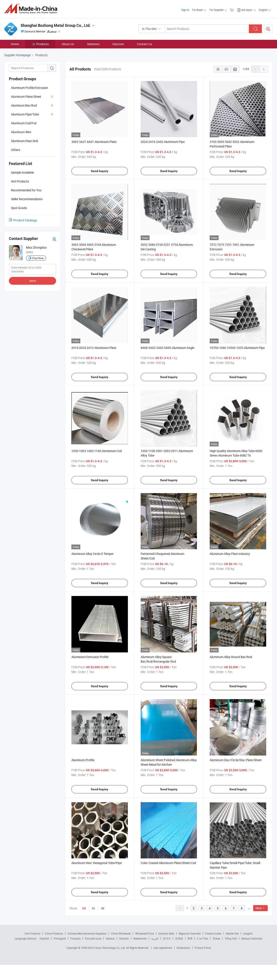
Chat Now (38, 258)
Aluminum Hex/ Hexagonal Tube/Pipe (96, 863)
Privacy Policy (203, 947)
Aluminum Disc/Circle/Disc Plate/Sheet (236, 760)
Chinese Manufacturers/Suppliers (87, 933)
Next (259, 908)
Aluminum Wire (21, 132)
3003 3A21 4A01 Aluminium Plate (93, 142)
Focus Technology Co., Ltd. (110, 947)
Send (32, 281)
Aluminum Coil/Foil (23, 123)
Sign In (185, 9)
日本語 (179, 938)
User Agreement (162, 947)
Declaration (183, 947)
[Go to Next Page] (264, 69)
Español (44, 938)
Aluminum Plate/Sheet (26, 96)
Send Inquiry (99, 171)
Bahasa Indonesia (251, 938)
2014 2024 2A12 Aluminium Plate (93, 348)
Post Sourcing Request (268, 28)
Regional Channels (190, 933)
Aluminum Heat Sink (24, 141)
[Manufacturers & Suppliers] (32, 8)
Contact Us (144, 44)
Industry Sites (166, 933)
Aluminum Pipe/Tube (25, 114)
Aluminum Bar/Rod (24, 105)
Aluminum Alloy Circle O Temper (92, 554)
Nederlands (140, 938)
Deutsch (124, 938)
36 (93, 908)
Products (42, 44)
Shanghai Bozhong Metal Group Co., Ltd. (56, 25)
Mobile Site (232, 933)
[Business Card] (54, 239)
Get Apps (247, 9)
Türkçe (216, 938)
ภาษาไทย (202, 938)
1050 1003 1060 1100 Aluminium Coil (96, 451)
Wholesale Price (144, 933)
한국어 (167, 938)
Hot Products (32, 933)
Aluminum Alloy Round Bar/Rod (231, 657)
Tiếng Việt (231, 938)
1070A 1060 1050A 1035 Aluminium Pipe (237, 348)
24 (84, 908)
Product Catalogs (25, 220)
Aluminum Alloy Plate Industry (230, 554)
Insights (248, 933)
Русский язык (93, 938)
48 (102, 908)
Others (15, 150)
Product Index (213, 933)
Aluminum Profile (82, 760)
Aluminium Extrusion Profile (89, 657)
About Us (68, 44)
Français (75, 938)
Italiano (110, 938)
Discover (118, 44)
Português (60, 938)
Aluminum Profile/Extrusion (29, 88)
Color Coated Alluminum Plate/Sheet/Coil (168, 863)
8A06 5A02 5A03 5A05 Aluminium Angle (167, 348)
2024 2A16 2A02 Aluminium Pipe (163, 142)
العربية (154, 938)
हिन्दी (190, 938)
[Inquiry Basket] (232, 9)
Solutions (93, 44)
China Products (54, 933)
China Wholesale (121, 933)
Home (15, 44)
